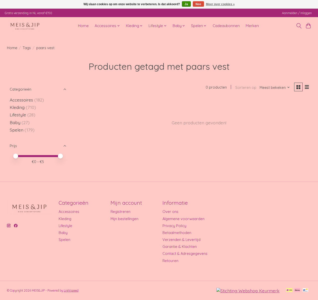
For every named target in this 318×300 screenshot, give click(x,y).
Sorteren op (245, 87)
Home (83, 25)
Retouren (170, 260)
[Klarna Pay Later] (297, 290)
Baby (15, 122)
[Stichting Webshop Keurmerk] (247, 290)
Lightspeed (71, 290)
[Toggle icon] (298, 25)
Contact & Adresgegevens (184, 253)
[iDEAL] (289, 290)
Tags (27, 47)
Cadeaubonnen (226, 25)
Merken (252, 25)
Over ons (170, 211)
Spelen (16, 130)
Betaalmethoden (176, 232)
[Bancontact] (305, 290)
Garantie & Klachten (179, 246)
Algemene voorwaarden (183, 218)
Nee (198, 4)
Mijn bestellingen (124, 218)
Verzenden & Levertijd (181, 239)
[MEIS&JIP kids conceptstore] (25, 26)
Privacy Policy (174, 225)
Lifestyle (18, 114)
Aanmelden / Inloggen (297, 13)
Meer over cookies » (220, 4)
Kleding (17, 107)
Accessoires (21, 99)
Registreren (120, 211)
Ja (186, 4)
